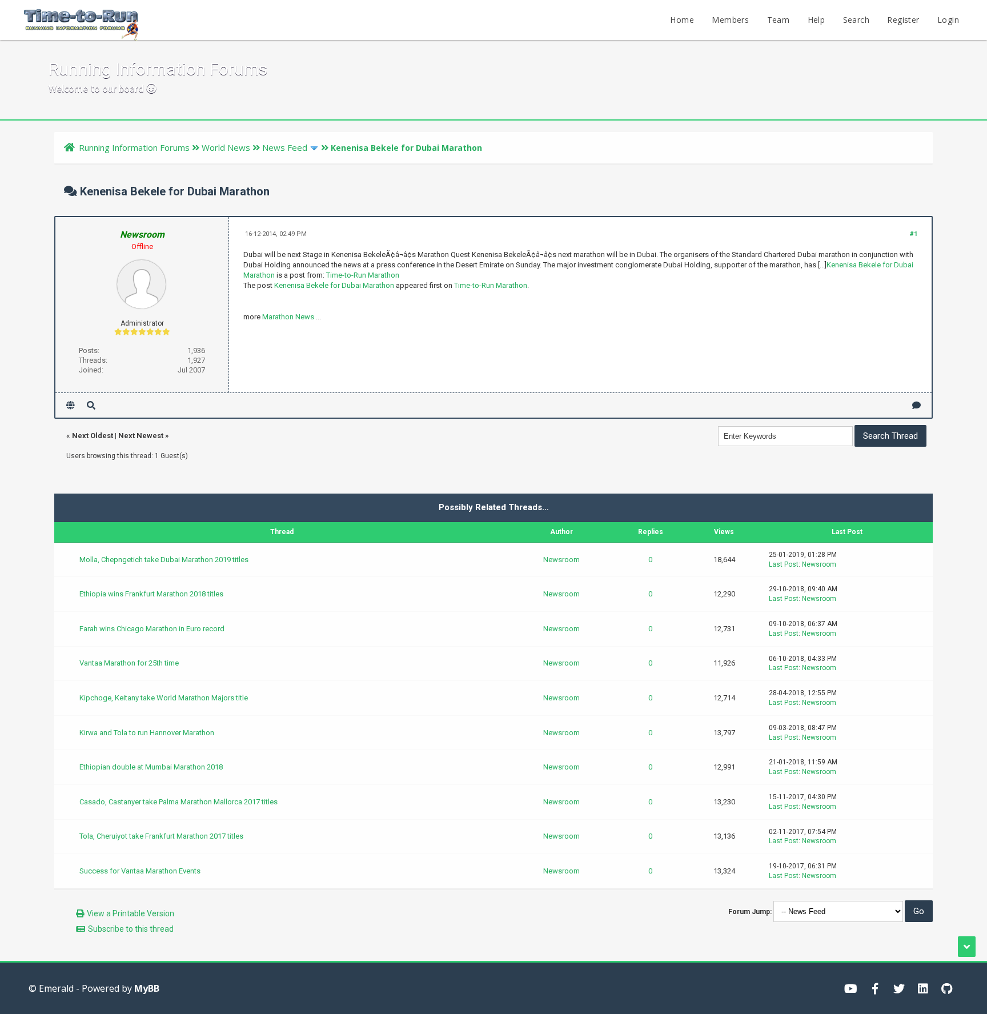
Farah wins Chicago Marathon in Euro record (151, 628)
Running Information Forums (134, 147)
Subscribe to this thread (131, 928)
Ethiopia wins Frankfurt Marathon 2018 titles (151, 594)
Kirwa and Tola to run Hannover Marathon (146, 732)
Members (730, 19)
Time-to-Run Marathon (362, 275)
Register (903, 19)
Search (856, 19)
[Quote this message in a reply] (916, 405)
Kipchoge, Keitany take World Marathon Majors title (163, 698)
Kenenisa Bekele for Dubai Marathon (334, 285)
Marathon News (288, 316)
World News (226, 147)
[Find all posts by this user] (91, 405)
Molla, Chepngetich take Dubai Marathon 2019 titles (163, 559)
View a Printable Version (130, 913)
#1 (913, 234)
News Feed (284, 147)
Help (816, 19)
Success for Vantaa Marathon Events (139, 871)
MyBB (146, 988)
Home (682, 19)
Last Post (784, 564)
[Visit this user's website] (70, 405)
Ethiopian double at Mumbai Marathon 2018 (151, 767)
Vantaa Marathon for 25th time (129, 663)
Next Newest (140, 435)
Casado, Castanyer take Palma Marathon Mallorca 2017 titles (178, 801)
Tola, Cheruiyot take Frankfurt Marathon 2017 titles (161, 836)
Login (948, 19)
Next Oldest (92, 435)
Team (778, 19)
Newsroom (561, 559)
